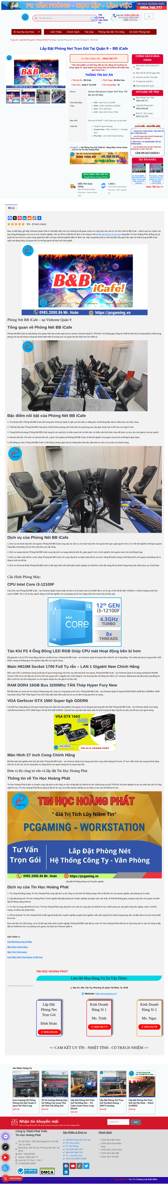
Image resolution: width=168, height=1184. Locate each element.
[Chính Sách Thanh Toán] (111, 1150)
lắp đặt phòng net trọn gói (110, 234)
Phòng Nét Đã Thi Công (45, 40)
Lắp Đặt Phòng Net (27, 40)
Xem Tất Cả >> (154, 186)
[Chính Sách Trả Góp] (111, 1157)
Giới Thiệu (56, 32)
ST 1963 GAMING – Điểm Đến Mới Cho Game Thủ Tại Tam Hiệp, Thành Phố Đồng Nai (138, 179)
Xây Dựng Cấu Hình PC (103, 19)
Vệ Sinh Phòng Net (139, 32)
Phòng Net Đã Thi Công (111, 32)
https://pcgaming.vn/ (106, 993)
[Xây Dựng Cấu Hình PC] (94, 19)
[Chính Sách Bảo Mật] (111, 1153)
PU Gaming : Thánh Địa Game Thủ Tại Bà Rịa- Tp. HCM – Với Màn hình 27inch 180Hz (156, 179)
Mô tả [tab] (11, 208)
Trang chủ (14, 40)
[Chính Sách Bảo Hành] (111, 1140)
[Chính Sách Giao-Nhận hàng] (111, 1145)
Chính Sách (73, 32)
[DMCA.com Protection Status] (47, 1171)
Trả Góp (88, 32)
